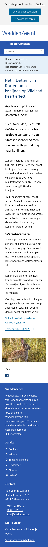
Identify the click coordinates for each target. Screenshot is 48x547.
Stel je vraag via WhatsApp (20, 540)
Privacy (13, 454)
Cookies (40, 4)
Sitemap (13, 470)
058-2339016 (15, 509)
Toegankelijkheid (18, 459)
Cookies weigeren (25, 18)
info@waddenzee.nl (18, 514)
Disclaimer (15, 465)
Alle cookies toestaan (25, 11)
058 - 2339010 (15, 505)
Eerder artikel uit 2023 (19, 329)
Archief (13, 475)
